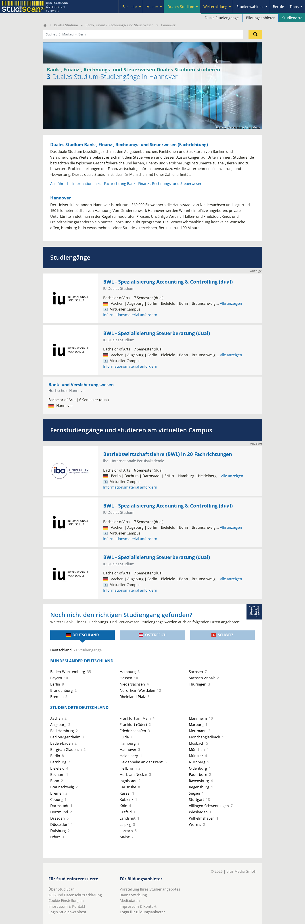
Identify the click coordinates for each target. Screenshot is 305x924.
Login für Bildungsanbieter (142, 911)
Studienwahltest (250, 6)
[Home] (45, 25)
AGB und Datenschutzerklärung (75, 895)
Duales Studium (180, 6)
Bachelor (129, 6)
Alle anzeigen (229, 303)
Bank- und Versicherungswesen (81, 384)
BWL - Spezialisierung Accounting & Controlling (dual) (168, 281)
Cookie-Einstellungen (66, 900)
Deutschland (86, 634)
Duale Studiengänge (222, 17)
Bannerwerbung (133, 895)
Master (152, 6)
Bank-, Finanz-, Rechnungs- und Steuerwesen (120, 25)
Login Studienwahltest (67, 911)
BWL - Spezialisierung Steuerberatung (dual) (156, 333)
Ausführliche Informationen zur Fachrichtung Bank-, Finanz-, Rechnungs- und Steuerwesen (126, 183)
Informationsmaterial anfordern (130, 314)
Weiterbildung (215, 6)
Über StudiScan (61, 889)
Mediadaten (130, 900)
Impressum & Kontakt (66, 906)
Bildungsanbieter (260, 17)
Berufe (278, 6)
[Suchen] (255, 34)
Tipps (294, 6)
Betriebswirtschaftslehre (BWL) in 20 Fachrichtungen (167, 454)
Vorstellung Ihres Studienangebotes (150, 889)
